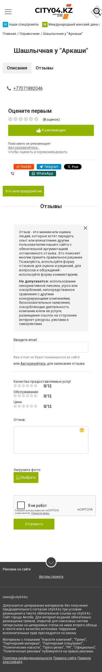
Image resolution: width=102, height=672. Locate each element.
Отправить (34, 524)
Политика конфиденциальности (27, 658)
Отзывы (44, 68)
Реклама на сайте (17, 569)
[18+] (53, 11)
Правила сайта (64, 658)
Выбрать (28, 477)
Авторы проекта (51, 577)
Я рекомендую (53, 130)
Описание (17, 68)
